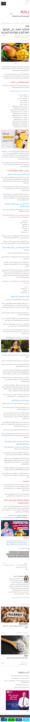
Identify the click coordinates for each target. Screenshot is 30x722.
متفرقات (27, 26)
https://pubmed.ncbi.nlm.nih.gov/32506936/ (16, 543)
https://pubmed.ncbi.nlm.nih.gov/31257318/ (16, 545)
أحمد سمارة (20, 552)
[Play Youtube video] (15, 528)
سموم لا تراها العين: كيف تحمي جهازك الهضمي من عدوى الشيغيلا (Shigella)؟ (16, 681)
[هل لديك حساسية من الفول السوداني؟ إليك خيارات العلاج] (15, 608)
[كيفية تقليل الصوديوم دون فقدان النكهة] (15, 636)
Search (27, 1)
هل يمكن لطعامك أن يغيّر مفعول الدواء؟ (20, 678)
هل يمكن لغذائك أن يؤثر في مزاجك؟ (21, 687)
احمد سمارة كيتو (13, 552)
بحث (3, 4)
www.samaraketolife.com (8, 517)
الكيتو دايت (26, 556)
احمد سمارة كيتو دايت (23, 554)
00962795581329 (12, 516)
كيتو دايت (10, 556)
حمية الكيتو (19, 556)
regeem (26, 552)
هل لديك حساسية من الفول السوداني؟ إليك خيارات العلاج (15, 627)
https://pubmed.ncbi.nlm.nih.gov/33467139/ (16, 541)
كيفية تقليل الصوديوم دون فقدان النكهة (17, 658)
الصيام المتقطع (14, 554)
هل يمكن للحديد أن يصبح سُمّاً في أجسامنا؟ (20, 676)
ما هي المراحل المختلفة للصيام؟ (22, 685)
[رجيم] (20, 14)
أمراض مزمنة (25, 624)
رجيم (15, 556)
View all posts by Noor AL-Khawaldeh (20, 598)
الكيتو (8, 554)
